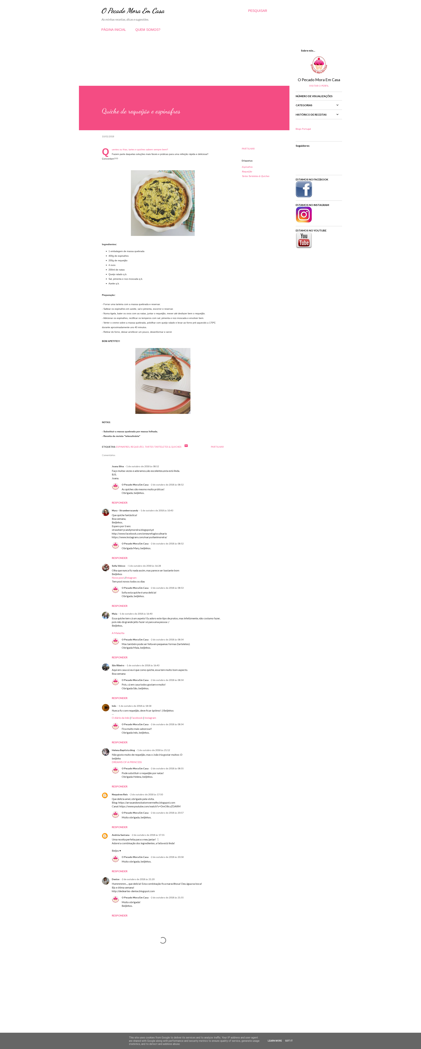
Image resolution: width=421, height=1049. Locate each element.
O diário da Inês (120, 717)
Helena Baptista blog (123, 750)
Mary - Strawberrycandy (125, 510)
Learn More (275, 1040)
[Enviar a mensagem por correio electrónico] (186, 446)
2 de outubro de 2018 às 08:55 (167, 768)
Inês (114, 705)
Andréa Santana (120, 835)
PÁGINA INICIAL (113, 29)
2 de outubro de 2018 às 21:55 (167, 897)
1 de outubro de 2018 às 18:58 (135, 705)
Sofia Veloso (119, 565)
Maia (114, 613)
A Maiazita (118, 632)
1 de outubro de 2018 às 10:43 (157, 510)
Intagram (131, 577)
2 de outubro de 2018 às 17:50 (146, 794)
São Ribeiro (118, 665)
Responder (119, 502)
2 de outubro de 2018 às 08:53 (167, 587)
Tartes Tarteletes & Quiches (255, 176)
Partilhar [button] (248, 148)
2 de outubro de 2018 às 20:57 (167, 812)
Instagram (150, 717)
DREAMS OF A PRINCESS (127, 762)
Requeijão (247, 171)
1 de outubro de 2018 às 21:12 (153, 750)
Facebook (137, 717)
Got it (289, 1040)
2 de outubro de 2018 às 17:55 (148, 835)
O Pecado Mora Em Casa (132, 10)
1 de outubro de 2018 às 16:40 (136, 613)
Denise (115, 879)
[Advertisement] (184, 63)
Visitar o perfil (319, 85)
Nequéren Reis (120, 794)
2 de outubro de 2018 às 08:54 (167, 639)
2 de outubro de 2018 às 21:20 (138, 879)
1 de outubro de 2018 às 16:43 (143, 665)
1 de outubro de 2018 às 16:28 (144, 565)
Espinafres (247, 166)
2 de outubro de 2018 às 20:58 (167, 857)
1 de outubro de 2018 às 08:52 (142, 466)
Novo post (118, 577)
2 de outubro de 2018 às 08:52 (167, 484)
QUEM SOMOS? (147, 29)
